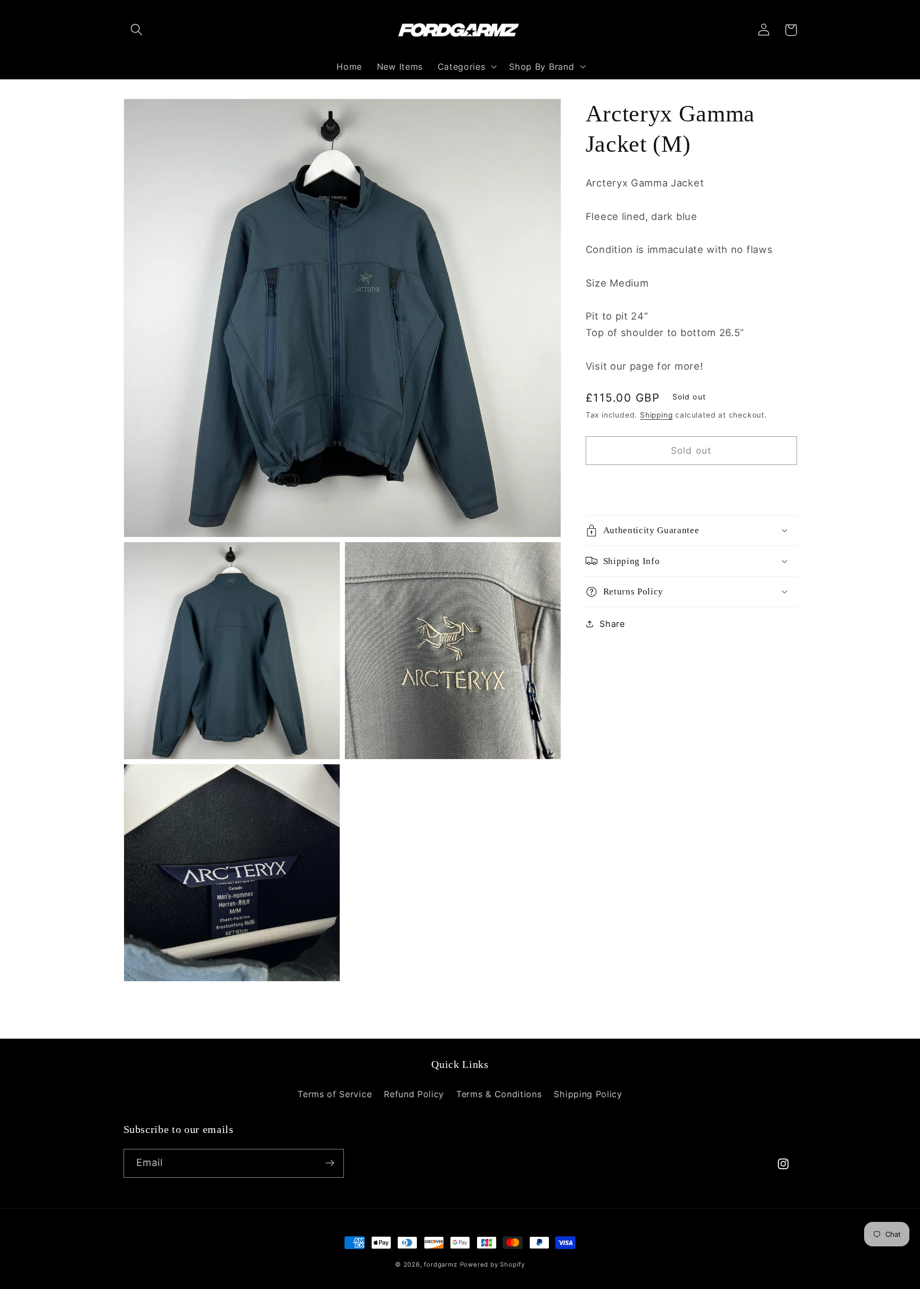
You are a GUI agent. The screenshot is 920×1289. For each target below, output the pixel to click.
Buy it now (691, 485)
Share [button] (612, 623)
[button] (137, 30)
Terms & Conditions (498, 1094)
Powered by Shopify (492, 1264)
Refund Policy (414, 1094)
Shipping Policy (588, 1094)
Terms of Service (335, 1094)
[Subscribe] (329, 1163)
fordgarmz (440, 1264)
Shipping (656, 415)
